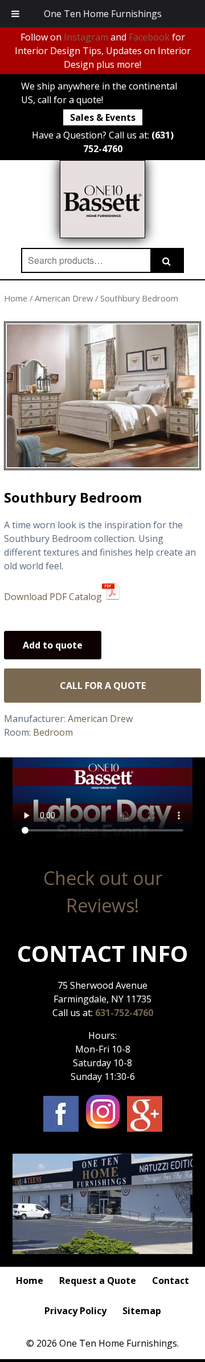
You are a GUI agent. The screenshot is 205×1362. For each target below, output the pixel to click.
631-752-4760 (124, 1012)
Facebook (149, 37)
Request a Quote (97, 1280)
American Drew (64, 298)
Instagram (86, 37)
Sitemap (141, 1310)
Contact (170, 1280)
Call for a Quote (103, 685)
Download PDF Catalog (53, 596)
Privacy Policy (75, 1310)
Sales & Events (103, 117)
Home (15, 298)
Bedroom (53, 732)
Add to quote (53, 645)
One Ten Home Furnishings (103, 13)
